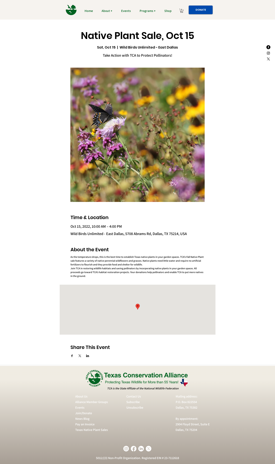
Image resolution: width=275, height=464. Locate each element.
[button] (109, 10)
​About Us (81, 396)
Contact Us (133, 396)
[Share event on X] (79, 356)
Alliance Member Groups (91, 402)
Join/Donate (83, 413)
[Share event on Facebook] (72, 356)
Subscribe (133, 402)
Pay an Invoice (85, 424)
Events (80, 407)
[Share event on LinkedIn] (87, 356)
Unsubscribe (135, 407)
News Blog (82, 419)
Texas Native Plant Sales (91, 430)
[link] (181, 11)
